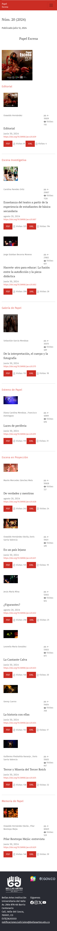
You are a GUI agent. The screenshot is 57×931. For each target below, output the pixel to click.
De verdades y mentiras (19, 493)
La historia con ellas (17, 714)
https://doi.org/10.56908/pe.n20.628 (20, 501)
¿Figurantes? (12, 605)
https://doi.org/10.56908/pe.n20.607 (20, 219)
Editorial (9, 128)
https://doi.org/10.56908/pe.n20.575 (20, 366)
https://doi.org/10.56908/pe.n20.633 (20, 668)
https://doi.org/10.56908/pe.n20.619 (20, 434)
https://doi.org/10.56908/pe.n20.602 (20, 284)
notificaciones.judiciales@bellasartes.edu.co (26, 922)
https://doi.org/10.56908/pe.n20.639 (20, 137)
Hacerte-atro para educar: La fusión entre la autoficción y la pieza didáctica (27, 271)
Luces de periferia (15, 426)
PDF (8, 143)
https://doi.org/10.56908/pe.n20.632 (20, 613)
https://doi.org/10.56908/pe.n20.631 (20, 558)
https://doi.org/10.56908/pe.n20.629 (20, 847)
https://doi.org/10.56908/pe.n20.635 (20, 778)
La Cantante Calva (15, 659)
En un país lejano (15, 550)
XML (30, 143)
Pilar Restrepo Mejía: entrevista (24, 839)
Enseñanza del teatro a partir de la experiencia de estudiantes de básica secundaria (27, 206)
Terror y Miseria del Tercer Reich (25, 769)
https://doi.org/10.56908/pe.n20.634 (20, 723)
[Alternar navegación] (51, 5)
